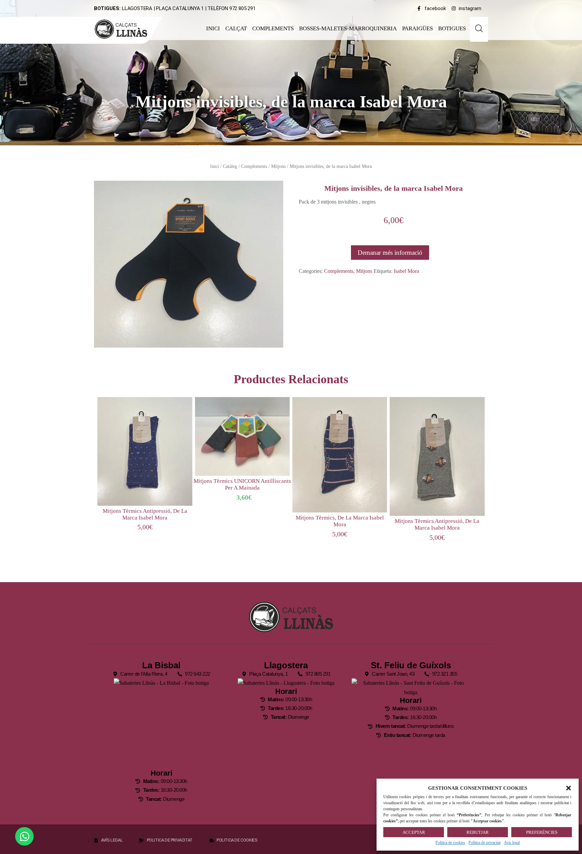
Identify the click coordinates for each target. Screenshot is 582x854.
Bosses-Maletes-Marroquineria (348, 28)
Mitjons (278, 166)
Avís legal (512, 842)
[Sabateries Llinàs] (125, 29)
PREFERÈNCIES (541, 832)
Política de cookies (450, 842)
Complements (273, 28)
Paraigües (417, 28)
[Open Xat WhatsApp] (24, 836)
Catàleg (230, 166)
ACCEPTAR (413, 832)
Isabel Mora (406, 271)
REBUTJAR (477, 832)
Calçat (236, 28)
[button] (568, 788)
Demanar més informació (390, 252)
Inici (213, 28)
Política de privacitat (484, 842)
